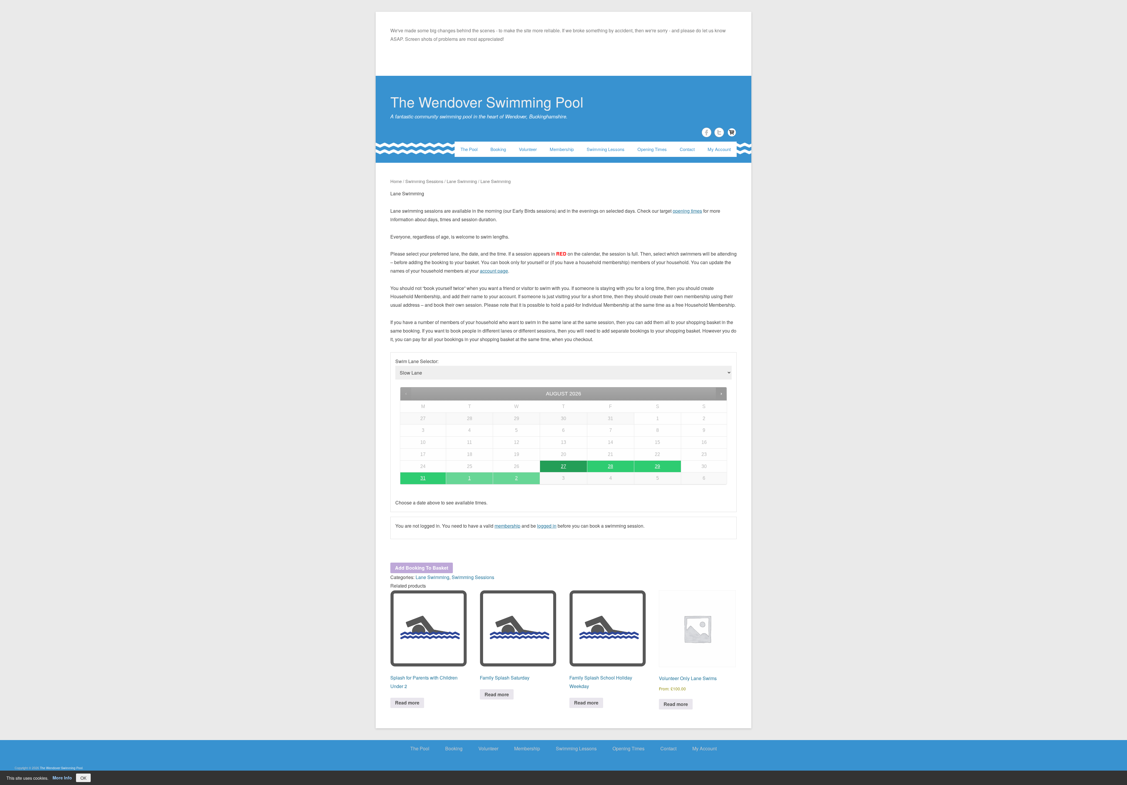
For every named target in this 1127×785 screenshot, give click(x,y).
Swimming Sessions (424, 181)
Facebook (706, 132)
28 (610, 466)
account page (494, 270)
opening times (687, 210)
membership (507, 525)
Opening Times (652, 149)
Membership (562, 149)
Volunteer (528, 149)
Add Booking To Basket (421, 567)
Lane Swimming (462, 181)
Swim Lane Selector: (416, 361)
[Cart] (732, 132)
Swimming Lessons (606, 149)
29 (657, 466)
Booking (498, 149)
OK (83, 778)
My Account (719, 149)
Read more (407, 702)
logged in (546, 525)
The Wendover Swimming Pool (486, 101)
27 (563, 466)
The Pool (469, 149)
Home (396, 181)
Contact (687, 149)
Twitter (719, 132)
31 (423, 478)
